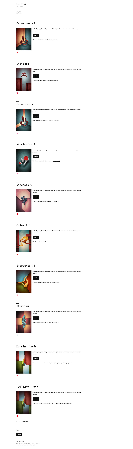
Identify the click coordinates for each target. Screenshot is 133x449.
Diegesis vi (56, 201)
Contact (38, 443)
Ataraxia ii (55, 322)
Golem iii (23, 225)
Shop (21, 6)
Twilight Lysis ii (67, 363)
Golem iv (55, 242)
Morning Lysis (26, 346)
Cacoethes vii (26, 23)
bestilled (21, 4)
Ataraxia (22, 306)
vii (54, 120)
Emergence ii (25, 266)
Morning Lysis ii (51, 363)
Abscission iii (56, 161)
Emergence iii (56, 282)
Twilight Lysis (58, 363)
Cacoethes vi (50, 120)
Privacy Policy (19, 443)
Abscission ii (26, 144)
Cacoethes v (50, 40)
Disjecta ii (55, 80)
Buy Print (36, 35)
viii (57, 40)
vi (53, 40)
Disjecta (22, 64)
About (33, 443)
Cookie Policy (27, 443)
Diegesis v (24, 185)
